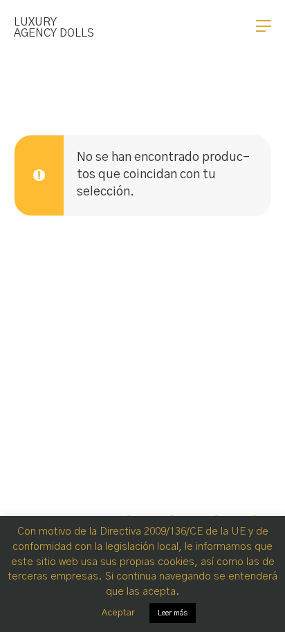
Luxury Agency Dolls (54, 28)
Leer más (172, 613)
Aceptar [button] (118, 613)
